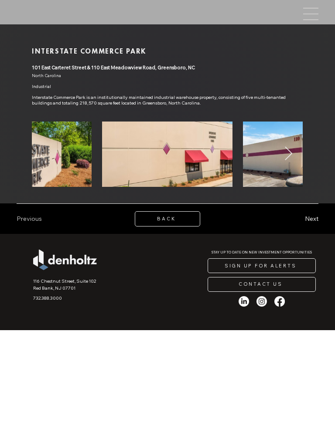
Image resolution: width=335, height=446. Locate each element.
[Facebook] (279, 301)
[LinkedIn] (244, 301)
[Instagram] (261, 301)
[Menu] (310, 14)
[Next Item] (288, 154)
